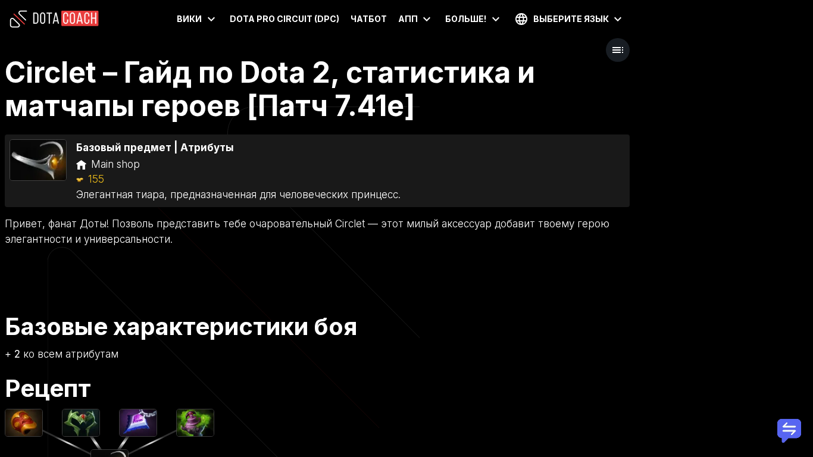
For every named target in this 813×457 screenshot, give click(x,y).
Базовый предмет (123, 148)
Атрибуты (207, 148)
